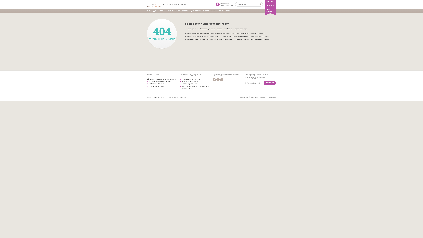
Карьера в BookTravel (258, 97)
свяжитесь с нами (248, 36)
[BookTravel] (166, 4)
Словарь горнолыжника (190, 84)
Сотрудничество (223, 11)
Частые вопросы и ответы (191, 79)
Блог (213, 11)
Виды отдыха (152, 11)
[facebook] (214, 79)
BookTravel (159, 97)
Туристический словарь (190, 81)
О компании (270, 5)
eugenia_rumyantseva (156, 86)
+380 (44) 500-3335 (165, 81)
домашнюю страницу (261, 39)
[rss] (221, 79)
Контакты (269, 2)
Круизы (170, 11)
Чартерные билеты (181, 11)
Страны (162, 11)
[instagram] (218, 79)
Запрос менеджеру (269, 10)
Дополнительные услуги (199, 11)
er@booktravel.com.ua (156, 84)
